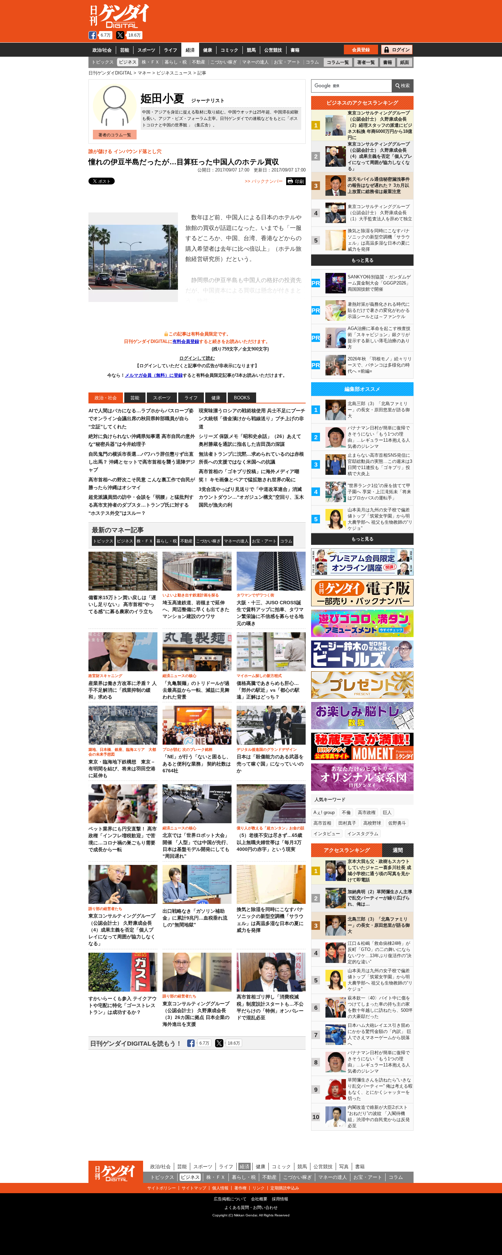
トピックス (103, 541)
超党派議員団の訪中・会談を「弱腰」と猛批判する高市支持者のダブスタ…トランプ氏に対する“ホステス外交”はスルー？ (141, 505)
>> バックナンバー (264, 181)
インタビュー (326, 833)
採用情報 (280, 1199)
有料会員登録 (185, 341)
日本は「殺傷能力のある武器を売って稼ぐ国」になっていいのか (270, 763)
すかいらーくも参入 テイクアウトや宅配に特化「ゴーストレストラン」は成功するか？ (122, 1005)
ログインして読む (197, 358)
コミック (229, 50)
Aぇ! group (324, 812)
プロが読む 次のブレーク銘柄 (187, 749)
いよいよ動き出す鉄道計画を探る (191, 595)
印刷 (299, 181)
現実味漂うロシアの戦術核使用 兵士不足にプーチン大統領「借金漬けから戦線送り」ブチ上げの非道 (252, 418)
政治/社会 (102, 50)
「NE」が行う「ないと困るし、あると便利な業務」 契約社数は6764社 (197, 763)
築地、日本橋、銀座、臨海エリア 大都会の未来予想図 (122, 751)
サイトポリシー (161, 1188)
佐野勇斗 (397, 823)
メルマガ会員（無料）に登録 (154, 375)
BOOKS (242, 397)
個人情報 (220, 1188)
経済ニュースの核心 (179, 676)
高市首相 (322, 823)
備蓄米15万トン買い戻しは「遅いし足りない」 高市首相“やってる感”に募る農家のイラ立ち (122, 604)
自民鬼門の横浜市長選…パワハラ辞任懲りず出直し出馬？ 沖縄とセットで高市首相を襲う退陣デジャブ (141, 462)
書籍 (295, 50)
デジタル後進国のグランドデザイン (267, 749)
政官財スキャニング (105, 676)
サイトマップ (194, 1188)
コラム (286, 541)
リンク (258, 1188)
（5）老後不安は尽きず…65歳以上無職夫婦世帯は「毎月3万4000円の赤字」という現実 (269, 842)
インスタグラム (362, 833)
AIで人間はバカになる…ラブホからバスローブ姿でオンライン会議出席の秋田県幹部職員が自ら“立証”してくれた (141, 418)
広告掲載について (230, 1199)
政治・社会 (106, 397)
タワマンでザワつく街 (255, 595)
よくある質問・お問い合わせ (251, 1207)
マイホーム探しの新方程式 (259, 676)
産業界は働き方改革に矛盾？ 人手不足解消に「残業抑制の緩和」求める (122, 690)
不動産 (186, 541)
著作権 (240, 1188)
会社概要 (259, 1199)
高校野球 (372, 823)
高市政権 (367, 812)
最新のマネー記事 (118, 530)
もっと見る (362, 260)
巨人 (387, 812)
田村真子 (347, 823)
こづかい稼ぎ (208, 541)
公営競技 (273, 50)
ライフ (170, 50)
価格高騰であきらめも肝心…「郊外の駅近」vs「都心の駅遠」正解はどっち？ (268, 690)
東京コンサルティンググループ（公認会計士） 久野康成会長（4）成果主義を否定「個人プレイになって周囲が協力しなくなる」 (121, 929)
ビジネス (125, 541)
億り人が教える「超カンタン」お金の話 (270, 828)
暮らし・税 (166, 541)
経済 (190, 50)
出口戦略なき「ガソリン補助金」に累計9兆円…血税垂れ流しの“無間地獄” (195, 918)
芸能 (124, 50)
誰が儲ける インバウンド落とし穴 (125, 151)
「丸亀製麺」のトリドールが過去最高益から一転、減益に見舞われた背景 (196, 690)
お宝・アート (264, 541)
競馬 (251, 50)
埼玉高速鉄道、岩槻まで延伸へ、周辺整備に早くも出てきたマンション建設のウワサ (196, 609)
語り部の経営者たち (105, 909)
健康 (207, 50)
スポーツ (146, 50)
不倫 (346, 812)
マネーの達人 (236, 541)
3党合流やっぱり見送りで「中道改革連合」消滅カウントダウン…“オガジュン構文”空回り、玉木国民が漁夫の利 (251, 497)
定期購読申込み (284, 1188)
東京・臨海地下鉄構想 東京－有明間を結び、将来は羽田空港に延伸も (121, 768)
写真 (344, 1166)
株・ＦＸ (145, 541)
